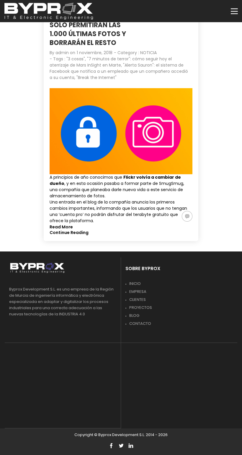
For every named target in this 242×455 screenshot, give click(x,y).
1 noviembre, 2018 (94, 53)
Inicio (135, 283)
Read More (61, 227)
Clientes (137, 299)
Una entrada (62, 202)
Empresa (137, 291)
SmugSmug (171, 183)
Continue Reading (69, 232)
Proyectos (140, 307)
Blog (134, 315)
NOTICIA (148, 53)
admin (62, 53)
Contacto (140, 323)
